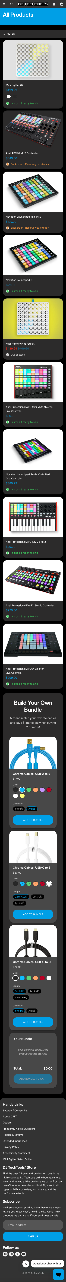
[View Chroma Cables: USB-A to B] (33, 753)
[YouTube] (23, 1254)
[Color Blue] (22, 789)
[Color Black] (15, 789)
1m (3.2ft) (37, 897)
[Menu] (4, 4)
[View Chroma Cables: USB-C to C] (33, 941)
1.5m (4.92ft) (21, 897)
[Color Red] (49, 789)
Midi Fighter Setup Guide (17, 1159)
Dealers (7, 1122)
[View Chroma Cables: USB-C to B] (33, 847)
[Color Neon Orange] (35, 789)
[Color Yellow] (22, 795)
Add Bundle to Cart (33, 1078)
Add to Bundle (33, 819)
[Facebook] (5, 1254)
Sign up (33, 1236)
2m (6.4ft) (19, 903)
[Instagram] (11, 1254)
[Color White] (15, 795)
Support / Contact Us (15, 1110)
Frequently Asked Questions (19, 1128)
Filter (11, 33)
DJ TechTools (37, 1273)
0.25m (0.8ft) (21, 997)
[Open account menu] (54, 4)
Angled (32, 809)
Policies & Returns (13, 1134)
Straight (19, 809)
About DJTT (10, 1116)
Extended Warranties (15, 1140)
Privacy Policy (11, 1146)
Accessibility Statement (16, 1152)
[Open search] (11, 4)
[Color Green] (29, 789)
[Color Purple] (42, 789)
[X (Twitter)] (17, 1254)
